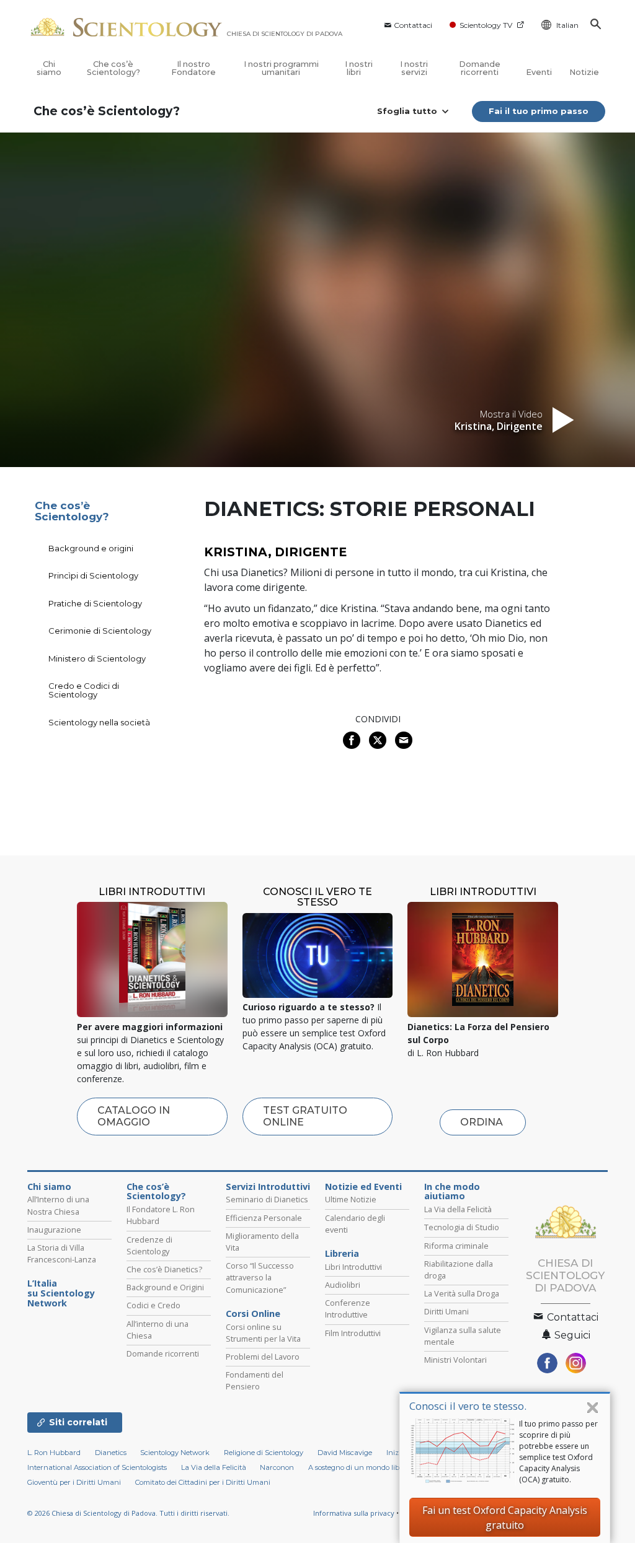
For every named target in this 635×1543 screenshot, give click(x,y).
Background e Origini (165, 1287)
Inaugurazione (54, 1229)
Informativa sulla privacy (353, 1513)
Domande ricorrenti (479, 68)
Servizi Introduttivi (268, 1187)
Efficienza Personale (264, 1217)
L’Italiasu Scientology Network (61, 1293)
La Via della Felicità (458, 1209)
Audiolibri (342, 1284)
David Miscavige (345, 1452)
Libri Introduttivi (353, 1266)
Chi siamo (49, 68)
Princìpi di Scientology (93, 575)
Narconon (277, 1467)
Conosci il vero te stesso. (467, 1406)
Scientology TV (486, 25)
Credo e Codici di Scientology (83, 690)
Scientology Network (175, 1452)
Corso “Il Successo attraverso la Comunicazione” (260, 1277)
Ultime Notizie (350, 1199)
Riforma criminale (456, 1245)
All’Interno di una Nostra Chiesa (58, 1205)
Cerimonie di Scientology (99, 631)
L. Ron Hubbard (54, 1452)
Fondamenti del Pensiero (254, 1380)
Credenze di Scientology (149, 1245)
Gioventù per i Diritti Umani (74, 1482)
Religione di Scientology (263, 1452)
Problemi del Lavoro (263, 1356)
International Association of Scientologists (97, 1467)
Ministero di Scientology (97, 658)
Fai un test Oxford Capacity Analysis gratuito (504, 1517)
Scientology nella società (99, 722)
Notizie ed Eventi (363, 1187)
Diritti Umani (446, 1311)
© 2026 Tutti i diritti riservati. (128, 1513)
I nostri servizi (414, 68)
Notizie (584, 72)
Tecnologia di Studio (461, 1227)
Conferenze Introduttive (347, 1308)
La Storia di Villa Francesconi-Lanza (61, 1253)
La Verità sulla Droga (461, 1293)
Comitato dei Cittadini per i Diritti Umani (202, 1482)
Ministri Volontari (455, 1359)
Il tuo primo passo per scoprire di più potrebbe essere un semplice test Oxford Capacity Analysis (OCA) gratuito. (558, 1451)
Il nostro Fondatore (193, 68)
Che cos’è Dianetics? (164, 1269)
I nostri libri (359, 68)
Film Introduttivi (353, 1333)
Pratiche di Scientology (95, 603)
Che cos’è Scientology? (113, 68)
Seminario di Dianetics (267, 1199)
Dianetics (111, 1452)
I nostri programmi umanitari (281, 68)
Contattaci (413, 25)
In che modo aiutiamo (452, 1192)
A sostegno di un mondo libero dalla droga (379, 1467)
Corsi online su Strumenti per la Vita (263, 1332)
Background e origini (90, 548)
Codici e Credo (153, 1305)
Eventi (539, 72)
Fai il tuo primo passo (538, 111)
